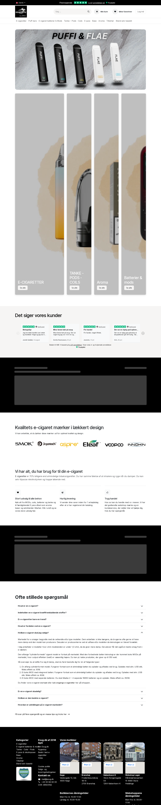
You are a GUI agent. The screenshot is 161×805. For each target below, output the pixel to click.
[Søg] (88, 12)
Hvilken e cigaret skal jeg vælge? (33, 633)
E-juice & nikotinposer (26, 752)
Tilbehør (20, 761)
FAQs (40, 758)
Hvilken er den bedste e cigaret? (33, 698)
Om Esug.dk (43, 746)
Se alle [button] (23, 287)
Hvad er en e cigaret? (28, 606)
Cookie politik (44, 766)
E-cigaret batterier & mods (28, 746)
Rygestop (42, 749)
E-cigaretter (21, 744)
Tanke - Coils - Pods (25, 749)
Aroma (19, 758)
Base (18, 755)
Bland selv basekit (24, 763)
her (33, 511)
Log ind (140, 11)
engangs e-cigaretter (65, 683)
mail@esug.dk (47, 779)
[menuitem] (21, 21)
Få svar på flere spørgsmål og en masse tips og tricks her (41, 714)
